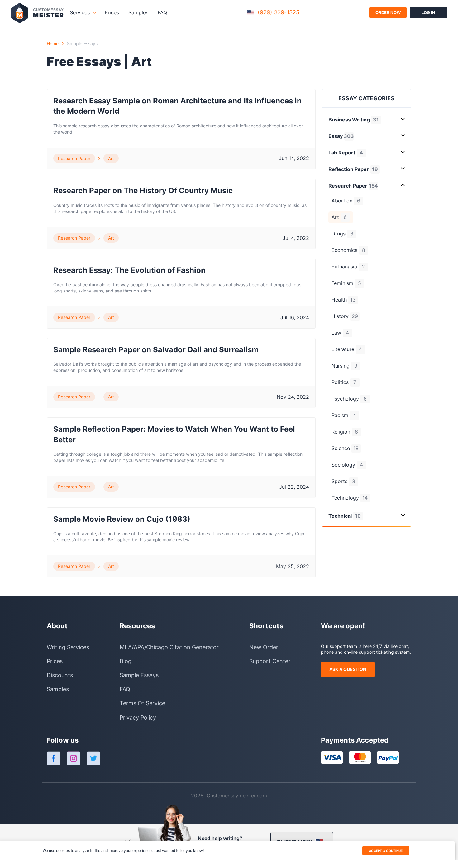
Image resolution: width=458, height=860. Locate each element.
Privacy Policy (138, 717)
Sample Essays (82, 43)
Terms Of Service (142, 703)
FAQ (162, 12)
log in (428, 12)
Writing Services (68, 647)
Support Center (269, 661)
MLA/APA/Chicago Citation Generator (169, 647)
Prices (112, 12)
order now (388, 12)
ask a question (347, 669)
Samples (138, 12)
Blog (125, 661)
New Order (263, 647)
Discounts (60, 675)
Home (53, 43)
